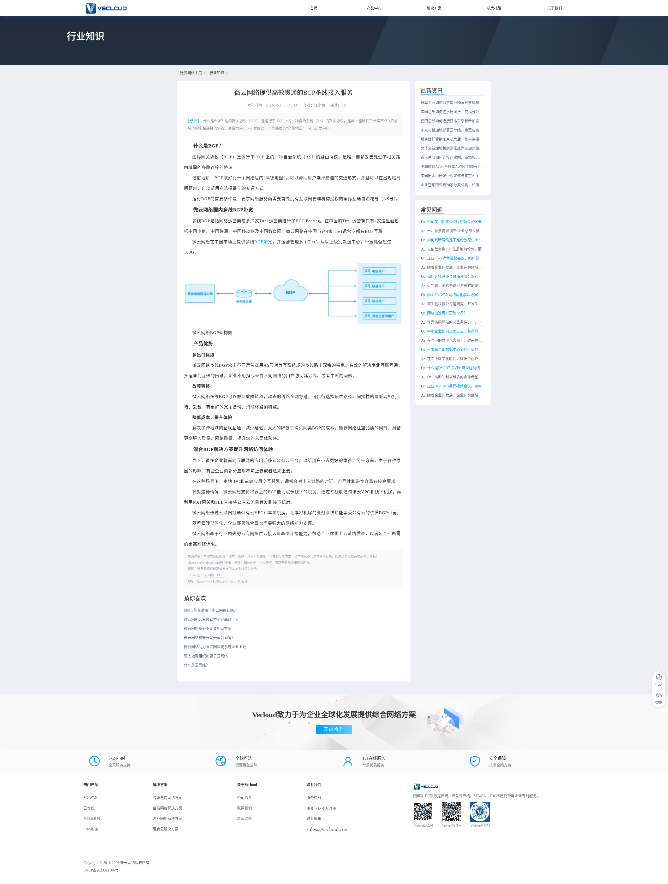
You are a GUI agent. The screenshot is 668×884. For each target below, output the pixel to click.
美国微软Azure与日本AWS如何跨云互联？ (454, 167)
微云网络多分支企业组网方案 (207, 629)
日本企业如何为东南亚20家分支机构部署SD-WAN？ (462, 103)
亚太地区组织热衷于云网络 (206, 656)
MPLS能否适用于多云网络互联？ (210, 610)
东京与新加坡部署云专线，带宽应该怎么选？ (457, 130)
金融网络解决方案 (167, 808)
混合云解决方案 (165, 829)
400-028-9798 (321, 808)
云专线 (89, 808)
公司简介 (244, 798)
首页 (314, 8)
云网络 (209, 575)
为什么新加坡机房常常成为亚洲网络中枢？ (455, 148)
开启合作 (334, 729)
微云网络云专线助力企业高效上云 (211, 619)
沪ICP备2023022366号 (101, 870)
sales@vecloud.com (328, 829)
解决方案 (434, 8)
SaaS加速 (91, 829)
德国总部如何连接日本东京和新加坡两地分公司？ (461, 121)
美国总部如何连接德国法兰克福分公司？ (453, 112)
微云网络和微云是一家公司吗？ (209, 638)
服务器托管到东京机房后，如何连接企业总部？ (459, 139)
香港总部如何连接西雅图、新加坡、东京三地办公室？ (464, 157)
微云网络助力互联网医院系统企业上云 (215, 647)
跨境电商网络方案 (167, 798)
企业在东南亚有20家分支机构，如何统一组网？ (459, 185)
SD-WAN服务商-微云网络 (134, 8)
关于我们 (554, 8)
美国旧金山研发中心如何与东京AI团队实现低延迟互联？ (466, 176)
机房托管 (494, 8)
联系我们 (244, 808)
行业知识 (217, 73)
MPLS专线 (92, 819)
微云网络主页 (191, 73)
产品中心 (374, 8)
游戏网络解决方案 (167, 819)
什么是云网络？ (197, 665)
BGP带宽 (263, 242)
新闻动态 (244, 819)
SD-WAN (91, 798)
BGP (220, 575)
